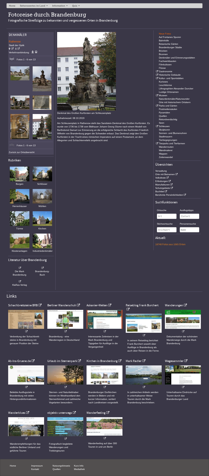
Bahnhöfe (164, 40)
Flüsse (162, 68)
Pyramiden (164, 112)
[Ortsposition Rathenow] (11, 49)
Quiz (74, 5)
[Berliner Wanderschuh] (65, 330)
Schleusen (164, 126)
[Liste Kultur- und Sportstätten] (156, 78)
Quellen (163, 116)
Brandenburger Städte (170, 47)
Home (12, 5)
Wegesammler (174, 361)
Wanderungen (174, 305)
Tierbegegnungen (168, 140)
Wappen (163, 153)
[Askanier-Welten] (104, 330)
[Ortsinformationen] (18, 49)
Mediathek (79, 469)
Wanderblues (16, 413)
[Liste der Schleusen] (156, 126)
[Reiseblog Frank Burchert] (144, 334)
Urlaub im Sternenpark (62, 361)
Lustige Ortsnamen (169, 92)
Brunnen (163, 54)
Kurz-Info (78, 465)
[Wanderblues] (26, 437)
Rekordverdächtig (168, 119)
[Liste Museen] (156, 95)
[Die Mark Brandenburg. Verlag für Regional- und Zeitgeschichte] (19, 268)
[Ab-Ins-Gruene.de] (26, 385)
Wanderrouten (166, 147)
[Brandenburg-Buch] (42, 268)
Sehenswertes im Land (32, 5)
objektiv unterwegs (59, 413)
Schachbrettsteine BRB (23, 305)
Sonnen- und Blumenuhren (173, 133)
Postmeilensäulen (168, 109)
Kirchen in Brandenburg (102, 361)
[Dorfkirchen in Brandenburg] (104, 385)
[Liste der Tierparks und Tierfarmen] (156, 143)
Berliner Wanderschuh (61, 305)
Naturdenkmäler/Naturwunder (174, 99)
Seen (161, 123)
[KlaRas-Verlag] (19, 281)
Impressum (37, 465)
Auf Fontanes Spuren (170, 37)
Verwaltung (161, 171)
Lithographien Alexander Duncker (176, 88)
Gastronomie (165, 71)
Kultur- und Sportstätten (171, 78)
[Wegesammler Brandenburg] (183, 385)
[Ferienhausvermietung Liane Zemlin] (65, 385)
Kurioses (163, 81)
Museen (163, 95)
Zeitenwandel (166, 157)
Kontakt (35, 469)
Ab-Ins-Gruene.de (19, 361)
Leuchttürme (165, 85)
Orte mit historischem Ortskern (175, 102)
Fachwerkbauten (167, 61)
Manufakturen (162, 184)
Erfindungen (161, 181)
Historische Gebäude (170, 75)
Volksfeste (160, 177)
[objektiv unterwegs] (65, 437)
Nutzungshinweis (61, 465)
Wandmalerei (165, 150)
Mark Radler (134, 361)
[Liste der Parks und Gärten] (156, 105)
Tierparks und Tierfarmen (172, 143)
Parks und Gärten (168, 105)
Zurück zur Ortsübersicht (21, 152)
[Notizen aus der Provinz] (144, 385)
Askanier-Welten (97, 305)
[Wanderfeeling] (104, 437)
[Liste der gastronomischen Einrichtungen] (156, 71)
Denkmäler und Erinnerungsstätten (177, 57)
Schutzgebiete (162, 188)
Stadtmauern (165, 136)
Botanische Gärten (168, 44)
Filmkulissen (165, 64)
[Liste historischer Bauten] (156, 75)
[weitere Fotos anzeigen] (12, 59)
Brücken (163, 50)
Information (58, 5)
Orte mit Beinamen (165, 174)
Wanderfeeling (96, 413)
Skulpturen (164, 129)
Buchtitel (159, 191)
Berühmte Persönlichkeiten (169, 195)
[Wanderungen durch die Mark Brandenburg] (183, 330)
